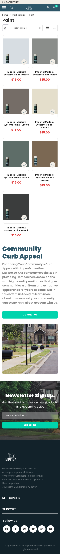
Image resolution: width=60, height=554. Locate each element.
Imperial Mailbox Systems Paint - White (16, 73)
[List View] (54, 28)
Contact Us (30, 314)
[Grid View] (47, 28)
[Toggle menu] (4, 7)
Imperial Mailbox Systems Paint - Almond (44, 125)
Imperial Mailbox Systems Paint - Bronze (44, 177)
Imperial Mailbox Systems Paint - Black (16, 229)
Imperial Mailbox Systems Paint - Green (16, 176)
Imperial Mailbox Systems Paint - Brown (16, 123)
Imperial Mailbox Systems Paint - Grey (45, 73)
